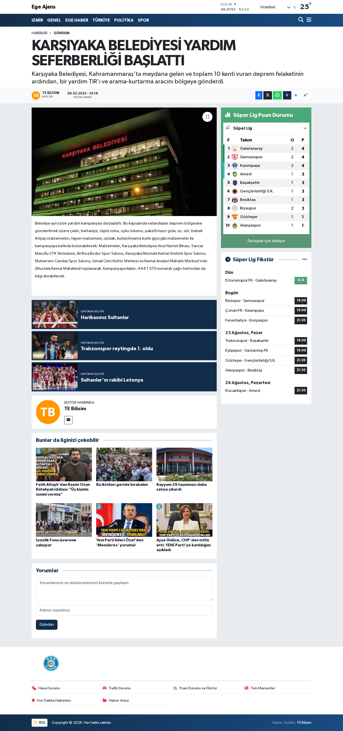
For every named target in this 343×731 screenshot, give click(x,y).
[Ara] (301, 20)
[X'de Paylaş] (267, 95)
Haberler (39, 33)
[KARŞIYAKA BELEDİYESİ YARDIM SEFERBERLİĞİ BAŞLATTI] (124, 162)
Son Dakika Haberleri (54, 700)
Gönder (46, 624)
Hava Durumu (49, 688)
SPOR (143, 20)
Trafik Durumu (119, 688)
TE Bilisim (75, 408)
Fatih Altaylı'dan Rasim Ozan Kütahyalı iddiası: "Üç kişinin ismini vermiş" (63, 489)
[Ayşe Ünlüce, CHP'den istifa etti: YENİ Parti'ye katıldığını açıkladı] (184, 520)
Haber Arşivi (119, 700)
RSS (41, 722)
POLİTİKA (124, 20)
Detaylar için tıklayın (266, 241)
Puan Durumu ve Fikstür (198, 688)
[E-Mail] (68, 420)
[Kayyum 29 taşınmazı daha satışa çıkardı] (184, 464)
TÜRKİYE (101, 20)
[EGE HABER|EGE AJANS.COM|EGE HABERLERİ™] (50, 663)
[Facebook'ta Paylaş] (258, 95)
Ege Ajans (43, 7)
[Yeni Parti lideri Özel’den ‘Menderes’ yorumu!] (124, 520)
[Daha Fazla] (287, 95)
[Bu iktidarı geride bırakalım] (124, 464)
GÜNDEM (61, 33)
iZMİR (37, 20)
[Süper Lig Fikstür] (304, 259)
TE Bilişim (304, 722)
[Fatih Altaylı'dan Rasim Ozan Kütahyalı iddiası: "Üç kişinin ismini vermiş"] (64, 464)
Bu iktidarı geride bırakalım (122, 485)
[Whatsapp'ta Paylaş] (277, 95)
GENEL (54, 20)
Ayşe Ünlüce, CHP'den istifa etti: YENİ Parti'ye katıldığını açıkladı (183, 545)
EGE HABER (76, 20)
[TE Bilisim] (48, 412)
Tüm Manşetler (263, 688)
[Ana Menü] (308, 20)
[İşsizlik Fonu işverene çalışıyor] (64, 520)
